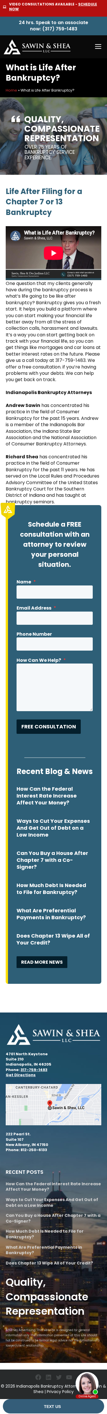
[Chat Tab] (53, 707)
